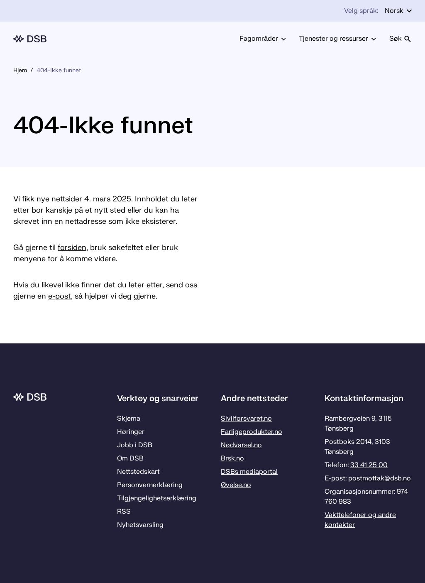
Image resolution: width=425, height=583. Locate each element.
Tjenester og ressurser (333, 38)
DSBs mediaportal (249, 472)
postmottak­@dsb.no (379, 478)
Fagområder (258, 38)
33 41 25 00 (369, 465)
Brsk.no (232, 458)
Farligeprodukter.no (251, 432)
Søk (395, 38)
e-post (59, 296)
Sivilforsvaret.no (246, 418)
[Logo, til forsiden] (29, 38)
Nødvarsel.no (241, 445)
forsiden (72, 247)
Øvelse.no (236, 485)
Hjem (20, 70)
